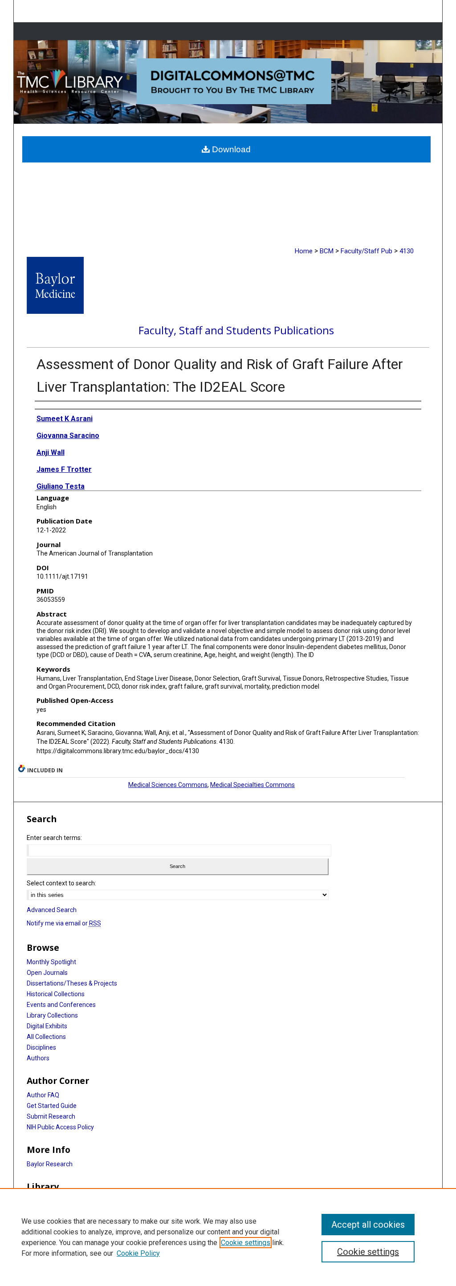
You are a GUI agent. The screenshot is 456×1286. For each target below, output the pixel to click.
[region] (228, 1237)
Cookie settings (245, 1242)
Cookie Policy (138, 1253)
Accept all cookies (368, 1224)
